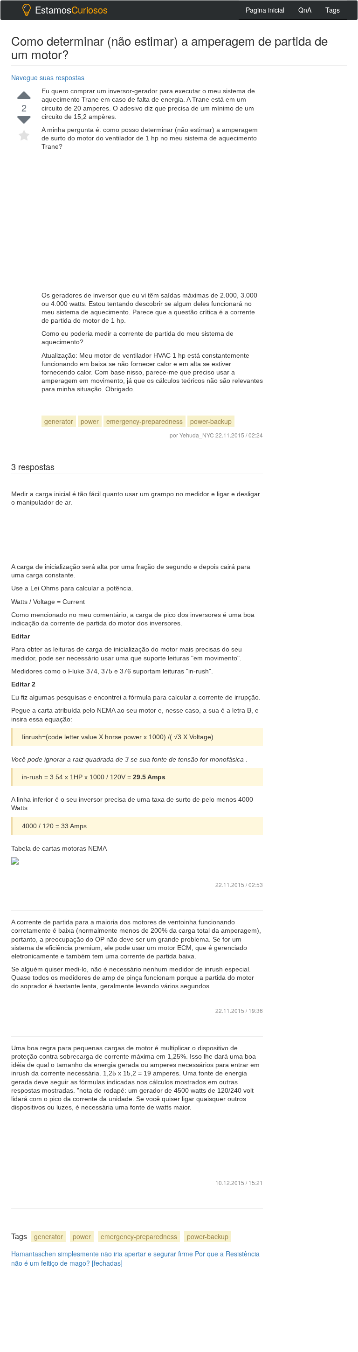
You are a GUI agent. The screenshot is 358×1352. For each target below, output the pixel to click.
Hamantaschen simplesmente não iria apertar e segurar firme (102, 1253)
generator (58, 421)
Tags (332, 9)
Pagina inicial (265, 9)
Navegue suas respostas (47, 77)
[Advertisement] (152, 221)
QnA (304, 9)
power (90, 421)
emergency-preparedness (144, 421)
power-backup (211, 421)
